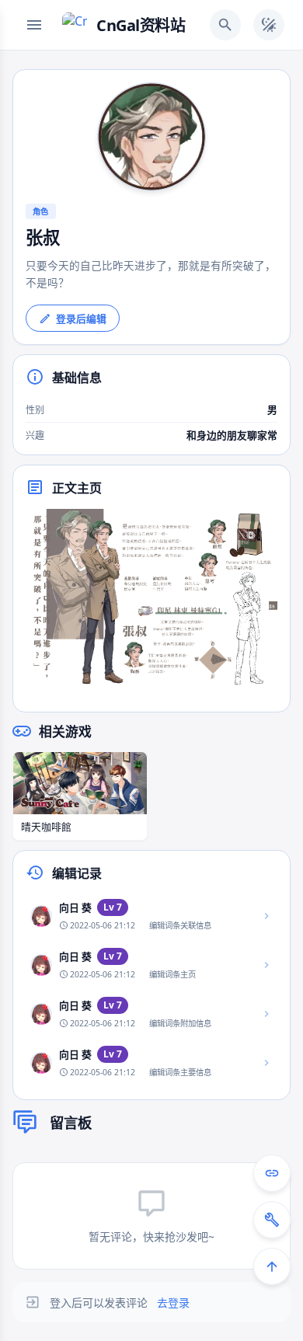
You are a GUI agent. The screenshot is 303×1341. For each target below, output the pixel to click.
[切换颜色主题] (268, 24)
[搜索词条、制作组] (225, 24)
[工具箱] (272, 1219)
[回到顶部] (272, 1266)
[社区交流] (272, 1173)
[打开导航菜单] (34, 24)
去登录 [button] (173, 1302)
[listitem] (151, 916)
